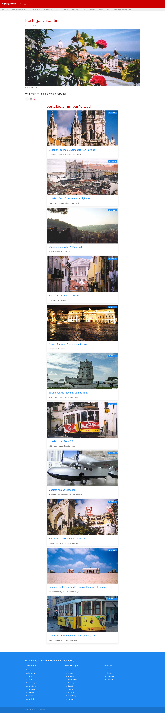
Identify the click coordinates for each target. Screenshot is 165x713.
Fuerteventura (73, 680)
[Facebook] (27, 99)
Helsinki (31, 699)
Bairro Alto (48, 10)
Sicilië (70, 670)
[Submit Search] (20, 4)
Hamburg (31, 689)
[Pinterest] (34, 99)
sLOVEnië (71, 676)
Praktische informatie (122, 10)
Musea (84, 10)
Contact (110, 680)
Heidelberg (32, 686)
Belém (66, 10)
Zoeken (109, 673)
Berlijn (30, 676)
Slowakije (71, 699)
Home (27, 26)
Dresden (31, 693)
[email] (31, 99)
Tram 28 (75, 10)
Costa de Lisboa (105, 10)
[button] (25, 4)
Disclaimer (111, 676)
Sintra (92, 10)
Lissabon (4, 10)
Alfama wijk (35, 10)
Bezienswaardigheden (19, 10)
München (31, 696)
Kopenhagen (32, 683)
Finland (70, 686)
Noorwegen (72, 683)
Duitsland (71, 693)
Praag (30, 680)
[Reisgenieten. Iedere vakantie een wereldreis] (9, 4)
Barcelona (31, 673)
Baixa (58, 10)
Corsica (70, 673)
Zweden (70, 689)
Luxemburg (72, 696)
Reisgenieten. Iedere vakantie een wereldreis (49, 660)
